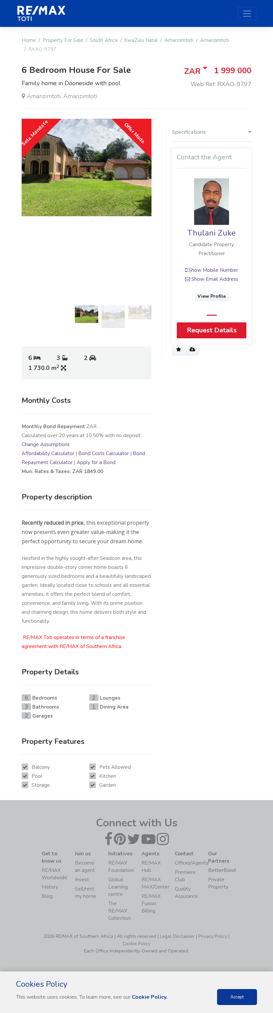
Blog (47, 896)
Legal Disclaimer (177, 936)
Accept (237, 997)
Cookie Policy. (149, 997)
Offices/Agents (191, 863)
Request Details (212, 330)
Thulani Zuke (211, 233)
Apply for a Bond (96, 462)
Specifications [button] (189, 132)
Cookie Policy (136, 943)
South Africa (104, 40)
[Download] (192, 349)
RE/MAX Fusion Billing (151, 903)
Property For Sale (63, 40)
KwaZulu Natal (141, 40)
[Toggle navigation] (247, 13)
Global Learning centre (118, 887)
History (50, 887)
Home (29, 40)
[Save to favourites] (178, 349)
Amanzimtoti (178, 40)
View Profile (211, 296)
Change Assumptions (46, 444)
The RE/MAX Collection (119, 911)
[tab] (211, 134)
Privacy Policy (212, 936)
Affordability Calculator (48, 453)
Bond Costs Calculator (103, 453)
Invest (82, 879)
